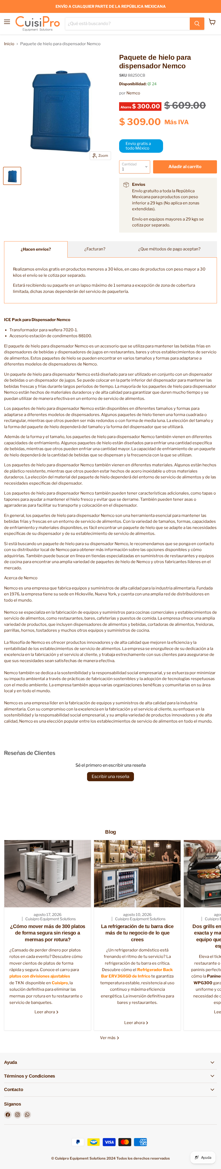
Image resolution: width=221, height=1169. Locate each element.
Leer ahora (45, 1012)
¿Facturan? (94, 249)
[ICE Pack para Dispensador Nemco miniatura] (12, 175)
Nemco (133, 93)
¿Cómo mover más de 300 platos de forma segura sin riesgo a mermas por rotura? (47, 932)
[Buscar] (197, 23)
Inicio (9, 44)
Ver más (108, 1037)
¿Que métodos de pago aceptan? (169, 249)
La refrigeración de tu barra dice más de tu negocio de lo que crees (137, 932)
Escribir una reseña (110, 776)
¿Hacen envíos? (36, 249)
